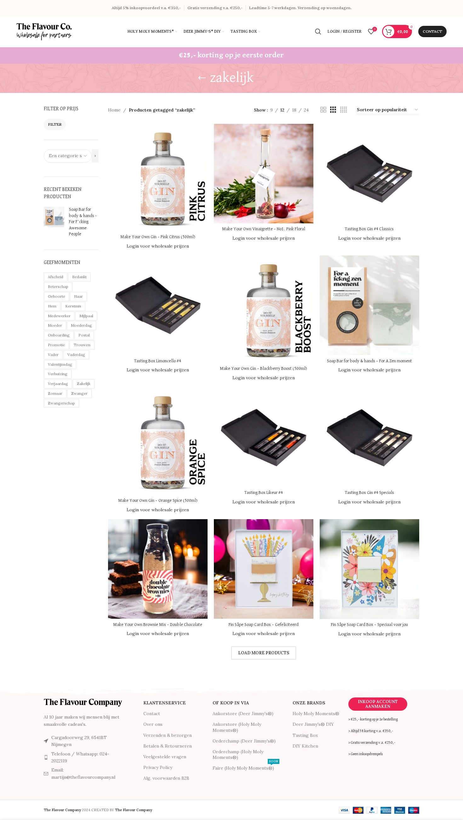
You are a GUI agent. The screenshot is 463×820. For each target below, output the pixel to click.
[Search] (318, 31)
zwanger (79, 393)
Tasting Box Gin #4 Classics (369, 229)
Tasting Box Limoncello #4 (157, 361)
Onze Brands (309, 703)
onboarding (59, 335)
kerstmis (73, 306)
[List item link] (83, 757)
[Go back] (202, 78)
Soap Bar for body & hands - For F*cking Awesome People (83, 221)
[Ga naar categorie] (95, 156)
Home (114, 110)
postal (84, 335)
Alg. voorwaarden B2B (166, 778)
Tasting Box (305, 735)
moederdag (81, 325)
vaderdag (76, 354)
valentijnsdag (60, 364)
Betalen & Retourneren (167, 746)
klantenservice (164, 703)
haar (78, 296)
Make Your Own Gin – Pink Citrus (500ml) (157, 237)
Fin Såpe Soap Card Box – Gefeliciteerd (264, 624)
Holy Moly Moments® (316, 713)
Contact (432, 31)
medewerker (59, 315)
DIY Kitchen (305, 746)
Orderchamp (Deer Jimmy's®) (244, 741)
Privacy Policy (157, 767)
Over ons (153, 724)
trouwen (82, 344)
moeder (55, 325)
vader (53, 354)
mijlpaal (86, 315)
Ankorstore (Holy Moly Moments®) (237, 727)
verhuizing (57, 373)
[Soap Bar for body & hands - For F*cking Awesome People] (54, 223)
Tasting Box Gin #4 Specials (369, 492)
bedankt (79, 276)
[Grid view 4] (343, 110)
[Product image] (158, 177)
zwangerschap (61, 403)
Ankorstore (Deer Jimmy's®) (243, 713)
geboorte (56, 296)
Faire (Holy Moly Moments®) (245, 767)
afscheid (55, 276)
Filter (54, 124)
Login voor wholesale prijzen (158, 246)
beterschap (58, 286)
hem (52, 306)
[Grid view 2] (323, 110)
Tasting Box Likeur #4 (263, 492)
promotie (56, 344)
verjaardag (58, 383)
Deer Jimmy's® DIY (313, 724)
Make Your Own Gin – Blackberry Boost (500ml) (263, 368)
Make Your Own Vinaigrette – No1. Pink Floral (263, 229)
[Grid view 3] (333, 110)
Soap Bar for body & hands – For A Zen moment (369, 361)
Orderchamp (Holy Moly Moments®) (238, 754)
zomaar (55, 393)
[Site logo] (44, 31)
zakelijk (83, 383)
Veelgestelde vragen (164, 757)
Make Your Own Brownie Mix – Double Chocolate (157, 624)
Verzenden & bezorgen (167, 735)
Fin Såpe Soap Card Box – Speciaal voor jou (369, 624)
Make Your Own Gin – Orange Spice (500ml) (157, 500)
